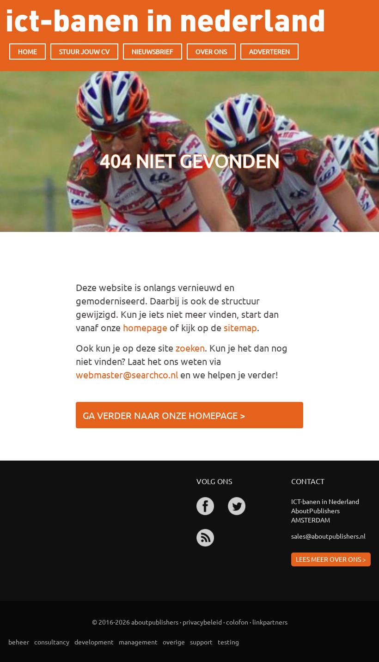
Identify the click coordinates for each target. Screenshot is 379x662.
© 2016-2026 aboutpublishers (135, 622)
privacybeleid (202, 622)
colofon (237, 622)
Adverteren (269, 51)
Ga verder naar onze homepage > (164, 415)
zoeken (190, 347)
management (138, 642)
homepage (145, 327)
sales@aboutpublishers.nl (328, 536)
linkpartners (269, 622)
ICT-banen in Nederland (165, 20)
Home (27, 51)
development (94, 642)
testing (228, 642)
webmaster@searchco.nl (127, 374)
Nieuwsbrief (152, 51)
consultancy (51, 642)
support (201, 642)
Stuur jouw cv (84, 51)
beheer (18, 642)
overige (174, 642)
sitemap (240, 327)
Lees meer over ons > (331, 559)
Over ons (211, 51)
